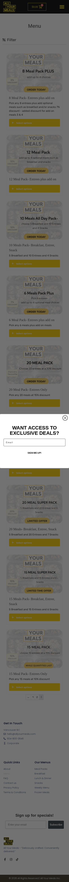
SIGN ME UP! (34, 453)
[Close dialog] (65, 417)
